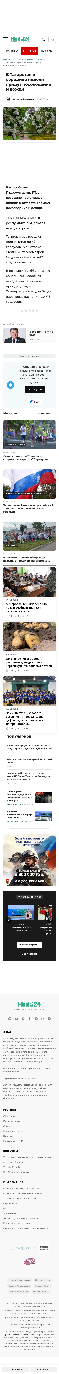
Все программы (30, 954)
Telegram (37, 389)
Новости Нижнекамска (19, 1280)
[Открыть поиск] (43, 39)
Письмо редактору (18, 1172)
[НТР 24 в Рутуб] (42, 1018)
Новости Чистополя (19, 1291)
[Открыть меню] (5, 39)
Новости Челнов (43, 1286)
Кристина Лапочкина (23, 99)
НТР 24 (6, 59)
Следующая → (44, 1369)
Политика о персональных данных (22, 1193)
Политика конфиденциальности (21, 1188)
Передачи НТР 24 (13, 1141)
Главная (12, 51)
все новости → (46, 413)
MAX (36, 402)
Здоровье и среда (32, 59)
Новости (16, 59)
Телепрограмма (30, 944)
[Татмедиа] (23, 1248)
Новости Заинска (41, 1291)
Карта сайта (10, 1203)
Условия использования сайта (20, 1198)
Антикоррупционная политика (20, 1218)
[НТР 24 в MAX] (9, 1018)
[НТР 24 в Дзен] (49, 1018)
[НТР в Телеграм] (36, 1018)
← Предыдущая (15, 1369)
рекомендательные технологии (20, 1335)
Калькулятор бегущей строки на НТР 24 (25, 1228)
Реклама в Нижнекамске (17, 1223)
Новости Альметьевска (19, 1286)
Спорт (6, 1126)
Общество (9, 1116)
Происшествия (11, 1121)
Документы (9, 1213)
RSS (5, 1208)
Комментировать (28, 356)
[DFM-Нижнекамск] (44, 1248)
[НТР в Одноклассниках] (29, 1018)
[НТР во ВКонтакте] (23, 1018)
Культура (8, 1136)
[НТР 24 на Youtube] (16, 1018)
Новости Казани (42, 1280)
